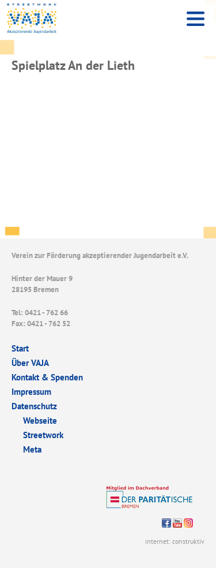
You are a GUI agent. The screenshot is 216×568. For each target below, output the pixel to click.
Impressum (31, 391)
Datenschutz (34, 406)
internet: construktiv (174, 541)
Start (20, 348)
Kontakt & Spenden (47, 377)
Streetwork (43, 434)
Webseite (40, 420)
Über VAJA (30, 362)
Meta (32, 449)
